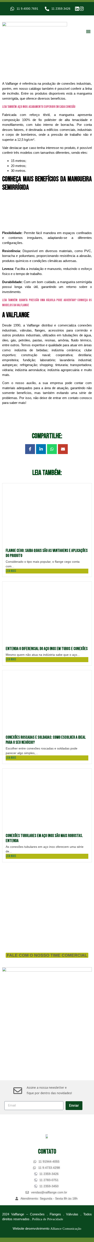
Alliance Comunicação (65, 1228)
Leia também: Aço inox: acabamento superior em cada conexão (38, 107)
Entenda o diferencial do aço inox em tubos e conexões (47, 648)
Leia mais (11, 571)
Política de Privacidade (47, 1219)
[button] (88, 31)
